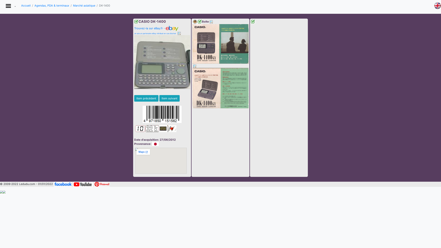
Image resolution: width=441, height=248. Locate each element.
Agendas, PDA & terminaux (51, 5)
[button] (10, 7)
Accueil (26, 5)
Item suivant (169, 98)
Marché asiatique (84, 5)
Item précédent (146, 98)
